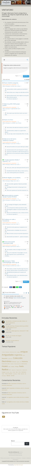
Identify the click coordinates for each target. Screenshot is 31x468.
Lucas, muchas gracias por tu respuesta (15, 172)
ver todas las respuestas (12, 98)
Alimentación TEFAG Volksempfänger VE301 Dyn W (11, 261)
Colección (17, 358)
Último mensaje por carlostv (11, 86)
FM (20, 361)
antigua (18, 352)
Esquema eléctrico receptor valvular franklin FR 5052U (11, 196)
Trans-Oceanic (8, 373)
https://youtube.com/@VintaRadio (20, 363)
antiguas (24, 351)
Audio (24, 355)
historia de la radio (6, 363)
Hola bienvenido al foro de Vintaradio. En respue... (18, 150)
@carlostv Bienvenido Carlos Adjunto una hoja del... (18, 95)
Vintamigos (4, 375)
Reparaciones (19, 369)
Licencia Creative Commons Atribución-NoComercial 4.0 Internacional (16, 453)
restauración (24, 369)
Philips (17, 366)
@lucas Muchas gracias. (12, 97)
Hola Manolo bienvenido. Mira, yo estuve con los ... (18, 170)
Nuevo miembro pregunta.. (11, 83)
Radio (21, 366)
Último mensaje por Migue (11, 180)
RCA (10, 370)
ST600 (17, 372)
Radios (5, 369)
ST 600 (19, 372)
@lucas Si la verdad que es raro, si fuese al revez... (18, 212)
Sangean (4, 372)
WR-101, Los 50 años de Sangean (13, 335)
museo (5, 366)
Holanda (12, 363)
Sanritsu (7, 372)
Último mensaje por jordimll (11, 265)
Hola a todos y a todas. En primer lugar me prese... (18, 268)
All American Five (13, 352)
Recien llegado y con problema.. (12, 177)
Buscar (13, 441)
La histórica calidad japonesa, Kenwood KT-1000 (17, 331)
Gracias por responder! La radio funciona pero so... (18, 151)
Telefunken (23, 372)
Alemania (7, 352)
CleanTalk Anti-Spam (18, 465)
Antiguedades (8, 354)
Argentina (18, 355)
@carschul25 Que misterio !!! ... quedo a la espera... (18, 236)
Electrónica (6, 361)
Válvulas (8, 375)
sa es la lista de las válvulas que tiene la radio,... (17, 207)
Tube (19, 373)
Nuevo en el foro (8, 120)
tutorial (22, 373)
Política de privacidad (5, 458)
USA (25, 373)
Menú (27, 2)
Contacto (24, 458)
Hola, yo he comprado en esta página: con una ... (17, 252)
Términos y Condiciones (16, 458)
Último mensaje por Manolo (11, 164)
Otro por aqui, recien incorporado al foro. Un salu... (18, 133)
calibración (10, 358)
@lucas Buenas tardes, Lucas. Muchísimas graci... (17, 275)
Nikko (9, 366)
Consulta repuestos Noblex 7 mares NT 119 (11, 160)
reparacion (13, 369)
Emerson (14, 361)
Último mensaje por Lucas (11, 143)
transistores (15, 373)
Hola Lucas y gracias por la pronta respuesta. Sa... (17, 190)
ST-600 (14, 372)
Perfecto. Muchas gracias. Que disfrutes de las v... (17, 270)
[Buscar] (27, 443)
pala (22, 296)
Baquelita (4, 358)
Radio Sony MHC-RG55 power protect (11, 104)
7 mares (3, 352)
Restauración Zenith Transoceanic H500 (9, 242)
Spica (11, 372)
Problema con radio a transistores (9, 220)
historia (25, 361)
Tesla (3, 373)
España (18, 361)
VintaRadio (6, 2)
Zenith (12, 375)
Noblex (12, 366)
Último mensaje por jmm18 (11, 246)
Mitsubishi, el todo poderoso (12, 340)
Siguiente (25, 75)
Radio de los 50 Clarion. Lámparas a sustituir (9, 139)
